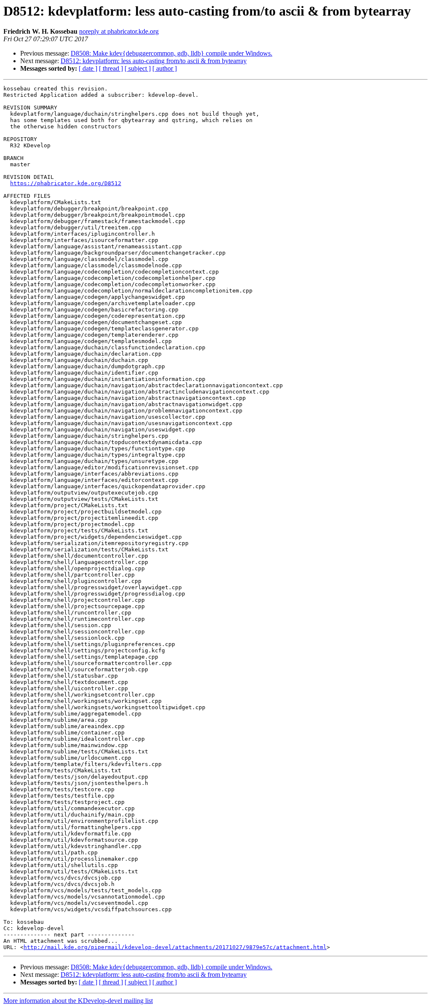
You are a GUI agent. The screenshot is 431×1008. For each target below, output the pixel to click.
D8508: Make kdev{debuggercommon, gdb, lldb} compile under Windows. (171, 53)
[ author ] (164, 68)
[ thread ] (111, 68)
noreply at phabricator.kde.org (119, 31)
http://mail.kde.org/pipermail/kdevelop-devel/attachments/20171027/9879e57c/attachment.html (175, 947)
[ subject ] (138, 68)
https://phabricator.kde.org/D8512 (65, 183)
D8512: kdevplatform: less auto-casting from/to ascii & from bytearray (154, 60)
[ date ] (88, 68)
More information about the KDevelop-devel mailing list (78, 1000)
